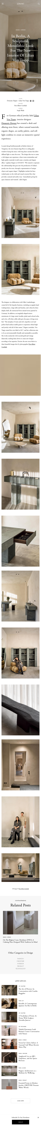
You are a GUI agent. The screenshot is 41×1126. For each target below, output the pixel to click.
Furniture (20, 961)
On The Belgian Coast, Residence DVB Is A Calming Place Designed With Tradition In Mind (20, 941)
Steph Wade (20, 111)
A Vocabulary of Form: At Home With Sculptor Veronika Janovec (28, 1018)
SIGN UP (20, 1122)
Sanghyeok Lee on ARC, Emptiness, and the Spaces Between (28, 1058)
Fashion (20, 959)
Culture (24, 1068)
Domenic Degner (12, 101)
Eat (23, 1000)
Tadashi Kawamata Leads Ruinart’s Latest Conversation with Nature (29, 1031)
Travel (20, 1000)
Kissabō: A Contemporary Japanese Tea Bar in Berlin (28, 1004)
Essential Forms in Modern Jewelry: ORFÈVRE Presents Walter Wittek (29, 1085)
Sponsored (23, 1026)
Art (19, 986)
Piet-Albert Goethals (20, 106)
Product (20, 966)
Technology (20, 969)
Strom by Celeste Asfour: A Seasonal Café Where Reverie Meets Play (29, 1045)
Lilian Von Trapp (24, 101)
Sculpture (23, 986)
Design (18, 30)
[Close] (38, 1117)
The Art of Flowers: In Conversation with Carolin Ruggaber (28, 991)
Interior (23, 30)
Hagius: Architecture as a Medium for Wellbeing (27, 1072)
